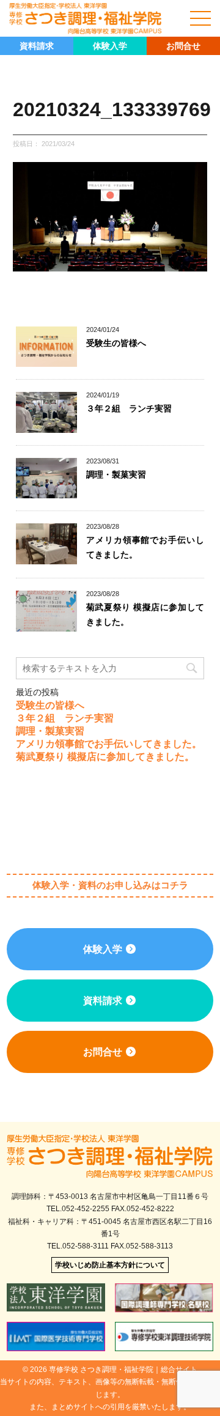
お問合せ (183, 46)
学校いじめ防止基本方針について (110, 1265)
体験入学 (110, 46)
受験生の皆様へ (116, 343)
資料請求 (37, 46)
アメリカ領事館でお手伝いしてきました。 (109, 744)
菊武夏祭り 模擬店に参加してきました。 (105, 756)
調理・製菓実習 (116, 474)
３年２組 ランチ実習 (129, 408)
